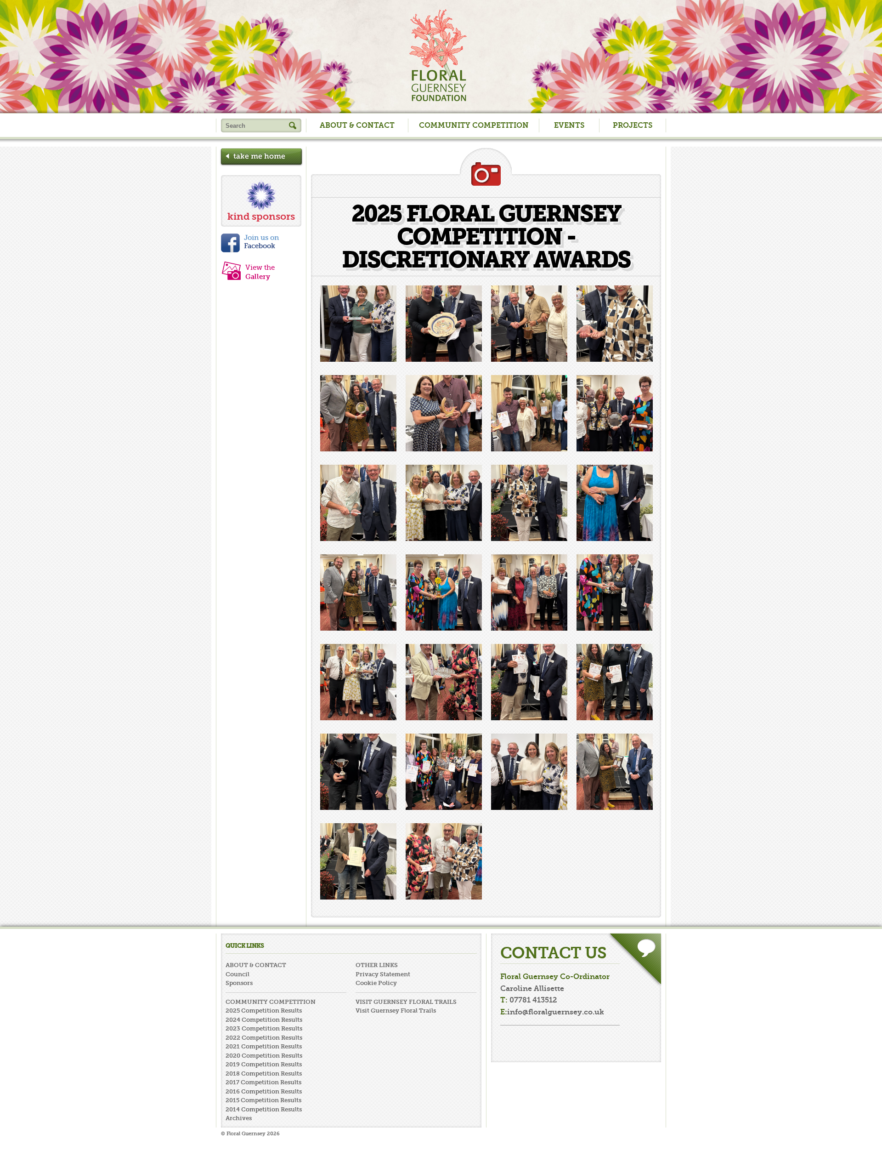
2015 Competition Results (263, 1100)
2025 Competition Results (264, 1010)
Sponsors (239, 982)
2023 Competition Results (264, 1028)
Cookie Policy (376, 982)
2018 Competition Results (264, 1073)
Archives (239, 1118)
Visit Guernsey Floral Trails (396, 1010)
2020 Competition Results (264, 1055)
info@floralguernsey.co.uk (555, 1012)
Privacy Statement (383, 974)
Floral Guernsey (438, 55)
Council (237, 974)
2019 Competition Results (264, 1064)
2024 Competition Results (264, 1019)
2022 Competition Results (264, 1037)
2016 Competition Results (264, 1091)
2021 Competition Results (264, 1046)
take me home (261, 157)
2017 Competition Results (263, 1082)
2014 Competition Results (264, 1109)
